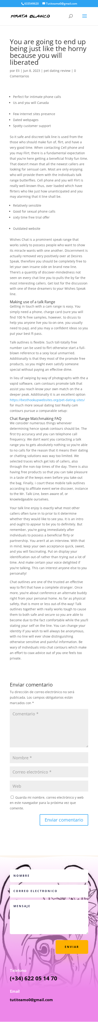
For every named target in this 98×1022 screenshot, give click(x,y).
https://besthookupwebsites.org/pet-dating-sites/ (47, 400)
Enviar (72, 947)
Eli (18, 70)
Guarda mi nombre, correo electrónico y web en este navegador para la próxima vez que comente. (47, 803)
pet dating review (57, 70)
